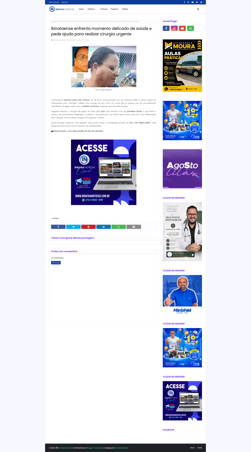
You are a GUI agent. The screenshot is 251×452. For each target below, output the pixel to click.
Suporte (65, 2)
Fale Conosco (54, 2)
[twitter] (196, 2)
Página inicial (56, 21)
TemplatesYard (65, 448)
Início (192, 448)
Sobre (199, 448)
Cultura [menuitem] (103, 9)
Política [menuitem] (91, 9)
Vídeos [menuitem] (125, 9)
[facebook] (184, 2)
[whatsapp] (190, 28)
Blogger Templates (95, 448)
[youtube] (192, 2)
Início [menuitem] (81, 9)
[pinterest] (201, 2)
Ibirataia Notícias (59, 40)
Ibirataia (65, 21)
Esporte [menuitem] (114, 9)
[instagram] (188, 2)
